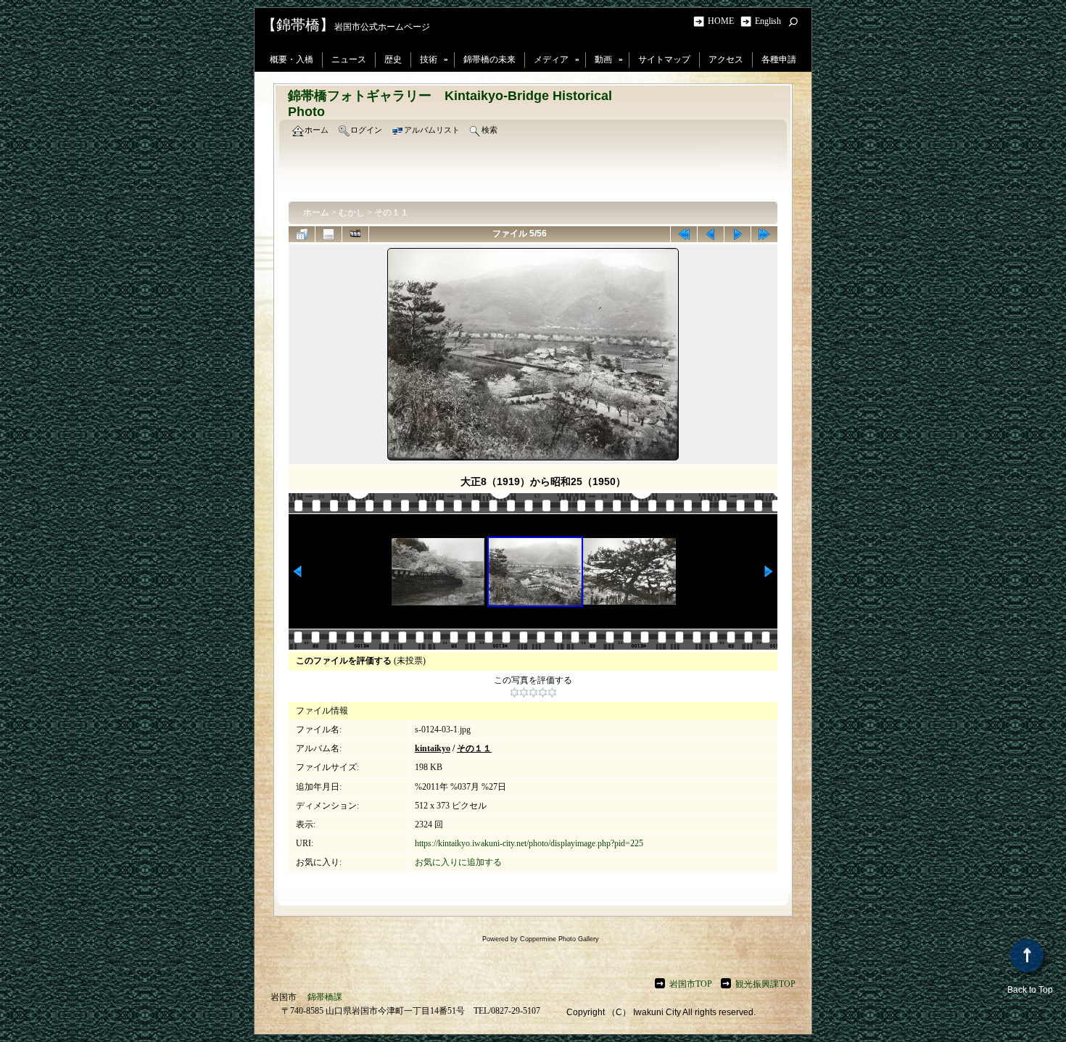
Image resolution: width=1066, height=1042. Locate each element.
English (768, 21)
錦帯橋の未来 (489, 59)
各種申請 (778, 59)
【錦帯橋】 (298, 25)
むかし (352, 212)
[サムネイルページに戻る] (302, 234)
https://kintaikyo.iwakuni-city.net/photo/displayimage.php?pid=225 (529, 843)
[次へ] (737, 234)
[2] (524, 692)
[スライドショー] (355, 234)
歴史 (393, 59)
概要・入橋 (291, 59)
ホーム (316, 212)
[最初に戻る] (684, 234)
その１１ (391, 212)
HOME (723, 21)
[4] (543, 692)
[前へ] (711, 234)
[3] (533, 692)
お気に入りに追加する (458, 862)
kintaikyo (432, 748)
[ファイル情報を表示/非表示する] (328, 234)
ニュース (348, 59)
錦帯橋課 (324, 997)
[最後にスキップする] (764, 234)
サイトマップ (664, 59)
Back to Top (1030, 990)
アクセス (725, 59)
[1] (514, 692)
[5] (552, 692)
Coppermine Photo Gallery (559, 939)
